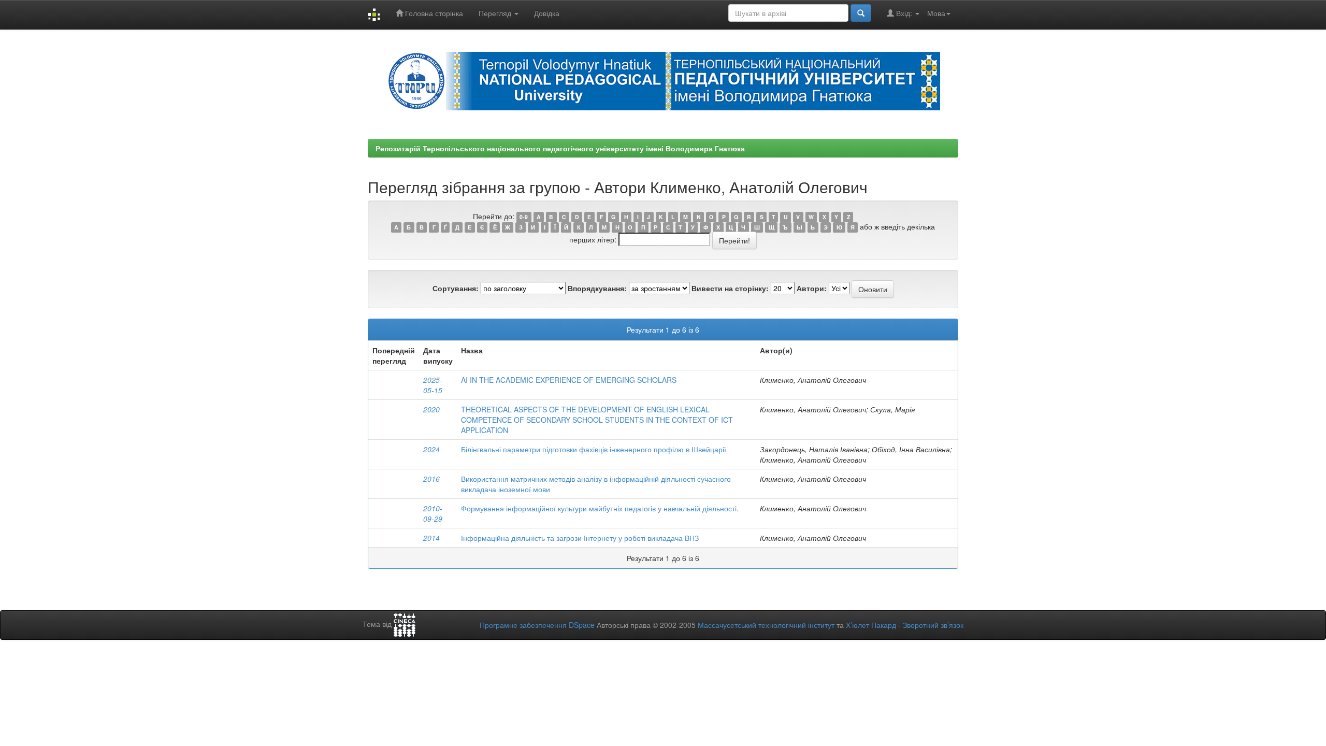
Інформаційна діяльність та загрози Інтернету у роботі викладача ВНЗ (580, 538)
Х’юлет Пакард (871, 625)
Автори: (812, 288)
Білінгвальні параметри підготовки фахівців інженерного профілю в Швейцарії (593, 449)
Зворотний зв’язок (933, 625)
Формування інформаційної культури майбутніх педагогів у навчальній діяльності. (600, 508)
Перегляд (496, 13)
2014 (431, 538)
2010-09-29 (432, 513)
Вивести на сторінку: (730, 288)
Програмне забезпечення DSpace (537, 625)
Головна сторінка (433, 13)
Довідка (546, 13)
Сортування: (456, 288)
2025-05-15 (432, 385)
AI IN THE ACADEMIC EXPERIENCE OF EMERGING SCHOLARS (568, 380)
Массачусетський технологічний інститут (766, 625)
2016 (431, 479)
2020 (431, 409)
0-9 (524, 217)
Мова (936, 13)
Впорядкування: (597, 288)
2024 (431, 449)
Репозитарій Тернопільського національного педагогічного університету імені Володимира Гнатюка (560, 148)
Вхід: (904, 13)
